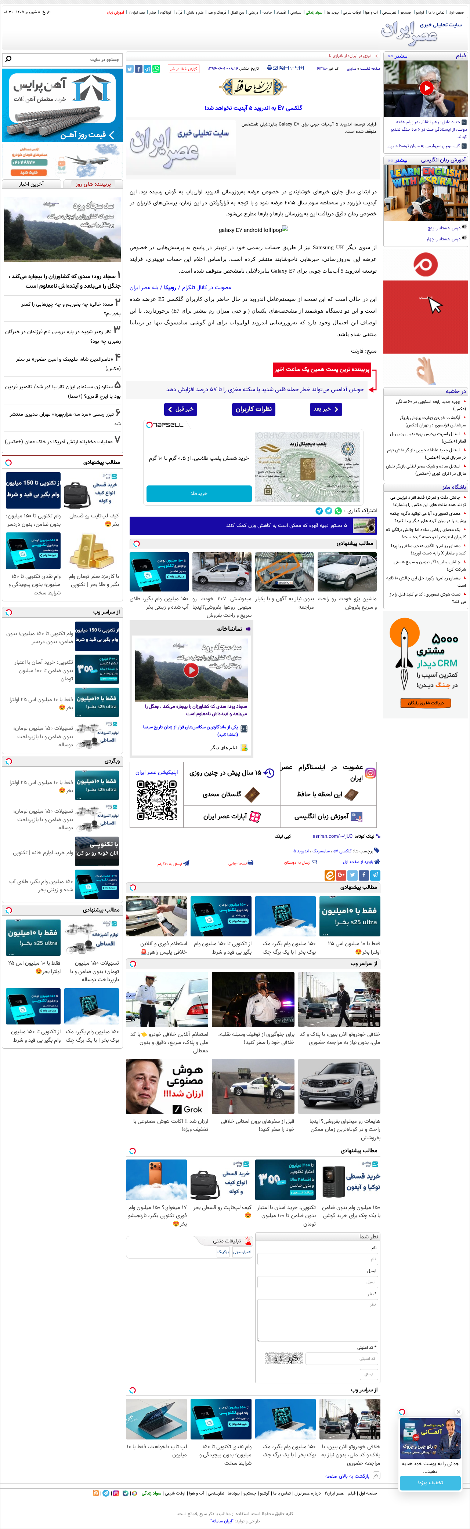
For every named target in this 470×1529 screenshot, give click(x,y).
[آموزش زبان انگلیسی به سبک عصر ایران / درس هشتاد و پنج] (426, 193)
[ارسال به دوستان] (275, 68)
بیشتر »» (397, 56)
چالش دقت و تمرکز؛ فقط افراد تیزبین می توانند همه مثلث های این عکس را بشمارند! (428, 501)
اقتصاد (281, 12)
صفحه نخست (370, 69)
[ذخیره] (280, 68)
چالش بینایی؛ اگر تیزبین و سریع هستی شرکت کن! (430, 566)
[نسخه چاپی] (269, 68)
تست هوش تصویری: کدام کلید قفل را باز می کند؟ (428, 598)
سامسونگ (321, 851)
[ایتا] (330, 875)
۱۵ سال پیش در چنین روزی (225, 773)
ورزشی (253, 12)
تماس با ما (436, 12)
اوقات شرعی (352, 12)
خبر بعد (322, 409)
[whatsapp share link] (156, 69)
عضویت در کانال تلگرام (206, 288)
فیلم (152, 12)
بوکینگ (223, 1252)
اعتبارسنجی (242, 1252)
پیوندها (234, 1493)
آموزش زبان (115, 12)
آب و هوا (371, 12)
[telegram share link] (147, 69)
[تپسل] (149, 425)
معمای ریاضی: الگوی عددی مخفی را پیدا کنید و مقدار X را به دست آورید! (428, 550)
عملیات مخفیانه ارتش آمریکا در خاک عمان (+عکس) (59, 441)
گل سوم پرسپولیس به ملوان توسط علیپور (424, 146)
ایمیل (371, 1271)
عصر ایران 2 (137, 12)
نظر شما (368, 1237)
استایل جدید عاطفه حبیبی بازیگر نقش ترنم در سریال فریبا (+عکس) (426, 454)
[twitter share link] (130, 69)
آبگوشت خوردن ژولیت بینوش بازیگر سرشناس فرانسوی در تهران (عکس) (433, 422)
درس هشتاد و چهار (444, 239)
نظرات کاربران (254, 409)
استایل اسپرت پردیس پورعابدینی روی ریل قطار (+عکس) (428, 438)
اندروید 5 (301, 851)
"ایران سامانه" (222, 1521)
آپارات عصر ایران (225, 817)
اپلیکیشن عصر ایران (156, 772)
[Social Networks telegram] (319, 511)
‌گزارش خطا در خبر (183, 69)
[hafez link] (253, 87)
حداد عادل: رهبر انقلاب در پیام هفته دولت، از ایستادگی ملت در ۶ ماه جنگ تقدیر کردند (429, 130)
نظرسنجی (389, 12)
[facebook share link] (138, 69)
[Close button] (458, 1412)
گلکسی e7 (342, 851)
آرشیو (420, 12)
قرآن (179, 12)
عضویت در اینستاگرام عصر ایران (322, 773)
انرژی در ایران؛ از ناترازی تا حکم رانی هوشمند (335, 56)
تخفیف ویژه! (430, 1483)
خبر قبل (185, 409)
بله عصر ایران (144, 288)
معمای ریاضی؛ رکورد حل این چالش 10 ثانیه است (426, 582)
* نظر (372, 1294)
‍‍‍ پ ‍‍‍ (295, 67)
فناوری (351, 69)
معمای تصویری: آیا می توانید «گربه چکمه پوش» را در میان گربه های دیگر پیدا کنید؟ (428, 517)
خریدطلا (199, 494)
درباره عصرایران (307, 1493)
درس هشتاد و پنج (445, 228)
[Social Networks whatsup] (338, 511)
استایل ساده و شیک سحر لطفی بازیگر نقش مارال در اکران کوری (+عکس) (426, 470)
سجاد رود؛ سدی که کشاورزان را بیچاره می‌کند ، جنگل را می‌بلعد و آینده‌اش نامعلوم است (196, 710)
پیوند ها (333, 12)
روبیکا (170, 288)
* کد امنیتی (366, 1347)
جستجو (406, 12)
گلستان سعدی (222, 795)
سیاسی (295, 12)
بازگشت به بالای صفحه (348, 1476)
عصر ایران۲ (334, 1493)
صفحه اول (456, 12)
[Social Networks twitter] (329, 511)
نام (374, 1248)
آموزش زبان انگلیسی (321, 817)
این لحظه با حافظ (319, 795)
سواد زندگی (314, 12)
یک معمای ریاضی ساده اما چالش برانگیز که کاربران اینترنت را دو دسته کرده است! (426, 533)
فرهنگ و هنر (217, 12)
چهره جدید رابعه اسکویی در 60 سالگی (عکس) (431, 405)
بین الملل (237, 12)
